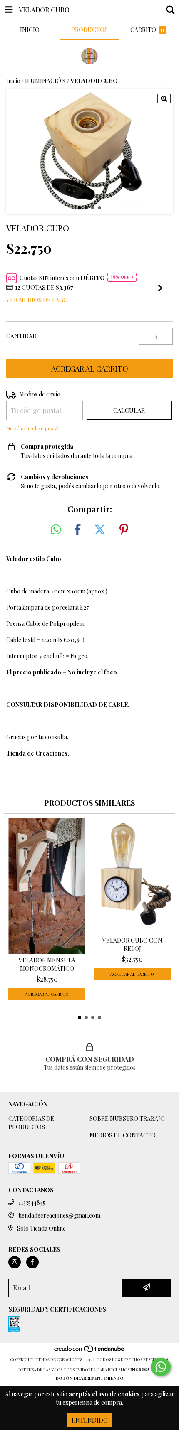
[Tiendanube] (89, 1351)
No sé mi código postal (32, 428)
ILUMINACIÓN (45, 81)
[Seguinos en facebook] (32, 1262)
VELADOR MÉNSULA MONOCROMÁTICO (47, 964)
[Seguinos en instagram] (14, 1262)
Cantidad (21, 336)
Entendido (90, 1420)
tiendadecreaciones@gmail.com (59, 1215)
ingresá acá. (145, 1370)
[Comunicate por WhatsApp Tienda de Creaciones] (161, 1367)
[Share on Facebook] (77, 530)
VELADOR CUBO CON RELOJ (132, 944)
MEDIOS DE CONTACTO (123, 1135)
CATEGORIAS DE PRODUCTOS (31, 1123)
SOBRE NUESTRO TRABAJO (127, 1118)
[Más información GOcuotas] (122, 278)
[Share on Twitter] (100, 530)
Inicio (13, 81)
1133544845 (31, 1202)
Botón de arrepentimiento (90, 1378)
